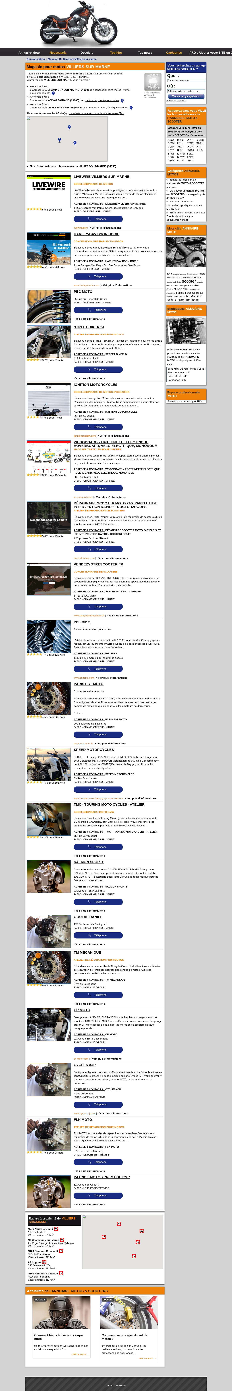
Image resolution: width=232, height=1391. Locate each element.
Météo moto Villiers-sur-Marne (152, 94)
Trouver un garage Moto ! (186, 96)
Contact (109, 1385)
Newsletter (121, 1385)
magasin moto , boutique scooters (108, 107)
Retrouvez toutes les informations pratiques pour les (184, 205)
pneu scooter (181, 296)
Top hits (116, 52)
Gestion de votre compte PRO (184, 401)
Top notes (145, 52)
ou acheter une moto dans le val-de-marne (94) (96, 113)
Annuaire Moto (29, 52)
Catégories (174, 52)
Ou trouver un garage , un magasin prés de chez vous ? (185, 194)
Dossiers (87, 52)
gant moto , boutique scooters (102, 100)
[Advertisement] (170, 27)
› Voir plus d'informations (105, 227)
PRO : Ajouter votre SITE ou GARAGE (203, 52)
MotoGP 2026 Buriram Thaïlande (184, 298)
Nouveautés (58, 52)
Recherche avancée (176, 101)
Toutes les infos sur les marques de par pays (185, 183)
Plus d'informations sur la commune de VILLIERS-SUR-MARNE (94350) (73, 166)
